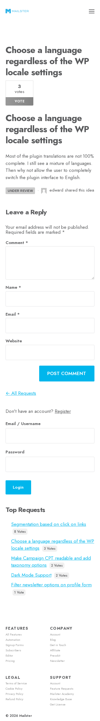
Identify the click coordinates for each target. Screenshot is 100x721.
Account (55, 634)
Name (13, 287)
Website (14, 341)
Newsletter (57, 661)
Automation (13, 640)
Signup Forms (15, 645)
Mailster (25, 715)
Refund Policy (14, 699)
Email (13, 314)
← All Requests (21, 393)
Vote (19, 101)
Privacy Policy (14, 694)
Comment (17, 242)
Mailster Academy (62, 694)
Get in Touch (58, 645)
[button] (92, 11)
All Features (14, 634)
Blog (53, 640)
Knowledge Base (61, 699)
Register (63, 411)
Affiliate (55, 650)
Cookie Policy (14, 688)
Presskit (55, 655)
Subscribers (13, 650)
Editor (9, 655)
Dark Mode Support (31, 575)
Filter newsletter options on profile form (51, 584)
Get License (58, 704)
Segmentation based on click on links (48, 524)
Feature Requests (61, 688)
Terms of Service (16, 683)
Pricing (10, 661)
